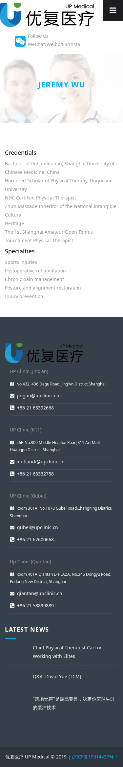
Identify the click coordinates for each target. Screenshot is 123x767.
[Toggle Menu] (113, 10)
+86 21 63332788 (35, 474)
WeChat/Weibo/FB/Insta (54, 44)
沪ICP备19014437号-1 (95, 757)
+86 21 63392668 (35, 408)
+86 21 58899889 (35, 605)
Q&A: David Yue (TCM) (57, 676)
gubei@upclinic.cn (37, 527)
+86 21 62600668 (35, 539)
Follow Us (38, 36)
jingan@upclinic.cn (38, 395)
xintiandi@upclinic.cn (41, 461)
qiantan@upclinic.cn (39, 593)
